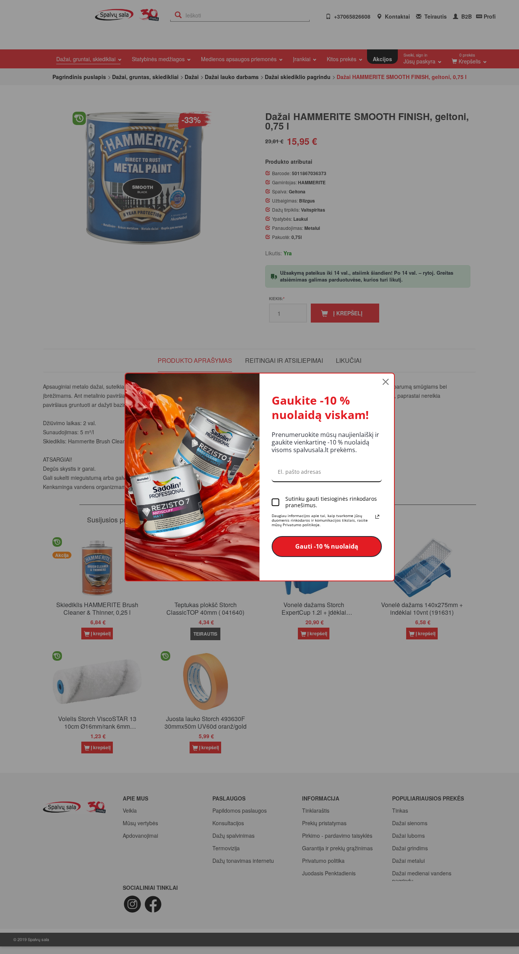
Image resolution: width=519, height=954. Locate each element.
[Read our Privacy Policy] (377, 516)
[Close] (386, 382)
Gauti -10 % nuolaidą (326, 546)
